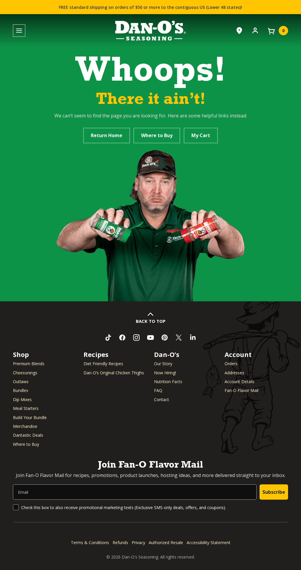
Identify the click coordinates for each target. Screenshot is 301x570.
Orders (231, 363)
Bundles (20, 390)
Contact (161, 399)
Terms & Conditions (90, 542)
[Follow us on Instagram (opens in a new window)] (136, 337)
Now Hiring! (165, 372)
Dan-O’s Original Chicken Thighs (113, 372)
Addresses (234, 372)
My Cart (200, 135)
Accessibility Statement (208, 542)
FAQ (158, 390)
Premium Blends (28, 363)
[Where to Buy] (239, 30)
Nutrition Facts (168, 381)
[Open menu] (19, 30)
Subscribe (273, 492)
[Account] (255, 30)
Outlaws (21, 381)
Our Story (163, 363)
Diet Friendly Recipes (103, 363)
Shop (21, 354)
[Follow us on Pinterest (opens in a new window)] (164, 337)
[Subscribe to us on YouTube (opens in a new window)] (150, 337)
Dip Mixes (22, 399)
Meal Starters (26, 408)
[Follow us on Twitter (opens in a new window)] (178, 337)
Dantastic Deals (28, 435)
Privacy (138, 542)
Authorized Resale (166, 542)
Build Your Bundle (30, 417)
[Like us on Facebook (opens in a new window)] (122, 337)
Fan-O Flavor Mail (241, 390)
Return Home (106, 135)
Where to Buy (157, 135)
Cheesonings (25, 372)
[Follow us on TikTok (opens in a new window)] (108, 337)
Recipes (95, 354)
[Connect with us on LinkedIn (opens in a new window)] (192, 337)
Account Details (240, 381)
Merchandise (25, 426)
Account (238, 354)
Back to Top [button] (150, 321)
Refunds (120, 542)
